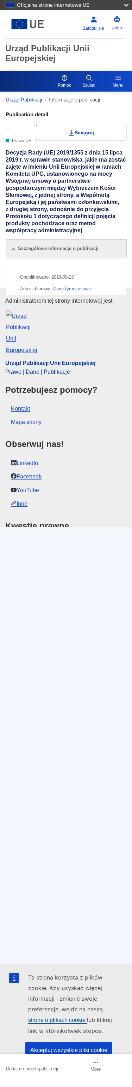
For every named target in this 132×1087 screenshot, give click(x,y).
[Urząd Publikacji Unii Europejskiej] (27, 24)
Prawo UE (21, 140)
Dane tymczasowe (72, 288)
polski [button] (118, 27)
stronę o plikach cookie (57, 1020)
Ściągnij (84, 132)
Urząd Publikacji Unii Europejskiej (47, 53)
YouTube (28, 490)
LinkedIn (27, 463)
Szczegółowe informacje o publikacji (58, 248)
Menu (118, 85)
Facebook (29, 476)
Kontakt (20, 409)
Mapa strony (26, 422)
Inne (22, 504)
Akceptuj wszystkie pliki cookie (68, 1050)
